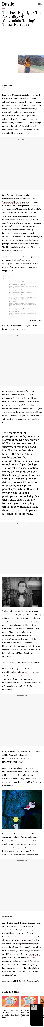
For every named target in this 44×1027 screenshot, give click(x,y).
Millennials (13, 119)
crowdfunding (30, 240)
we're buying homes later (12, 621)
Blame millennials (28, 105)
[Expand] (33, 1005)
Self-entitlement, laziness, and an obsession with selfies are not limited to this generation (21, 940)
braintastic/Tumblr (36, 320)
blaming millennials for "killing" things (24, 122)
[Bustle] (8, 4)
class (37, 243)
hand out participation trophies (21, 415)
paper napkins (16, 240)
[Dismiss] (40, 1005)
